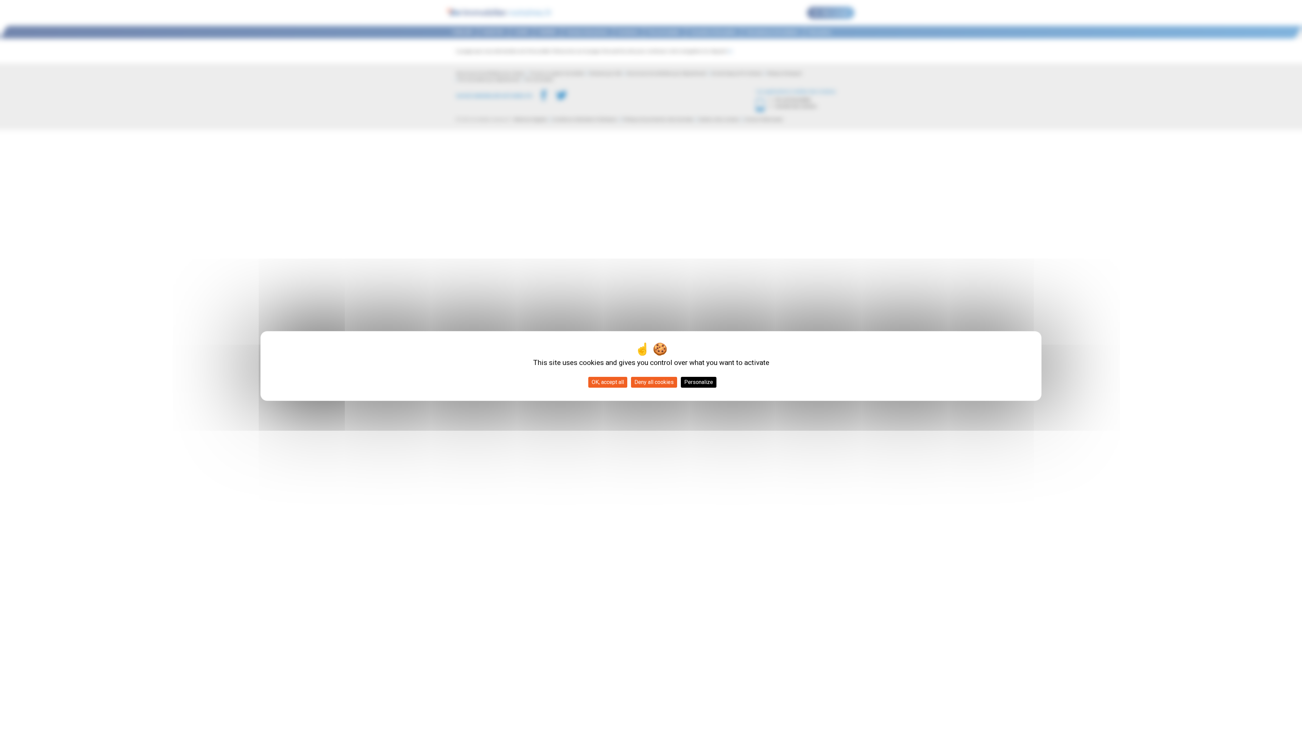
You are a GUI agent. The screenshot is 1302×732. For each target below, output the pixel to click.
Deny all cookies (654, 382)
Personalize (698, 382)
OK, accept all (608, 382)
